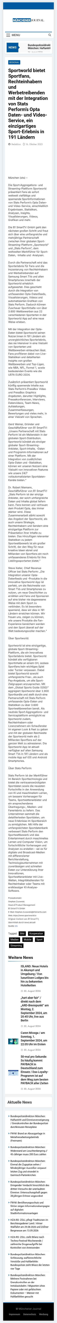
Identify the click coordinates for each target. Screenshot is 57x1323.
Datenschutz (29, 1314)
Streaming (16, 945)
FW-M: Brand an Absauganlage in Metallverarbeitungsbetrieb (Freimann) (27, 1137)
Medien (14, 939)
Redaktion (16, 144)
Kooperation (36, 933)
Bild (22, 933)
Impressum (14, 1314)
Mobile (27, 939)
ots (16, 926)
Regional (14, 62)
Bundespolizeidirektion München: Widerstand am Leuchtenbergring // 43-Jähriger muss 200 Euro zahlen (28, 1151)
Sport (39, 939)
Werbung (43, 1314)
